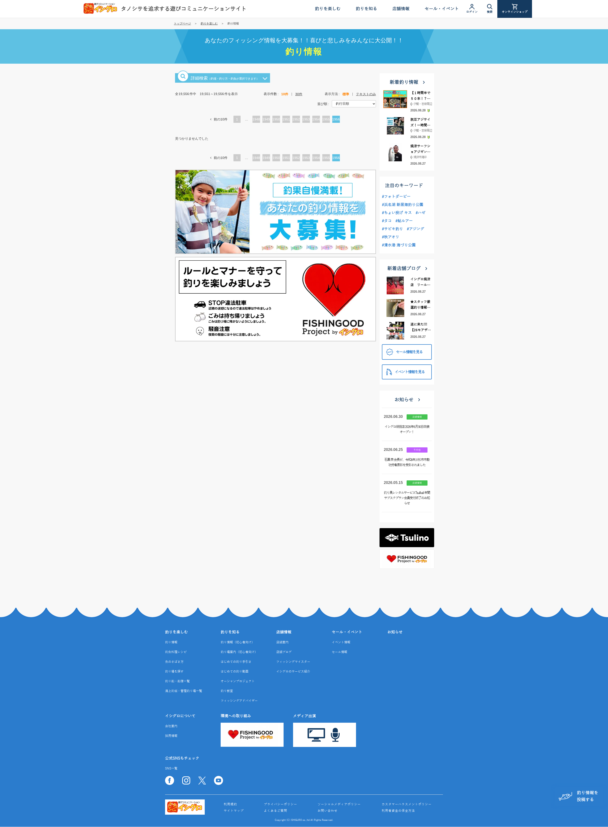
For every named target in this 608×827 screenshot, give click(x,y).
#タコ (387, 221)
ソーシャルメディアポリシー (339, 804)
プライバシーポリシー (280, 804)
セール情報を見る (409, 352)
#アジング (415, 229)
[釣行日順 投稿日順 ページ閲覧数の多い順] (354, 103)
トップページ (182, 23)
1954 (316, 120)
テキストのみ (366, 94)
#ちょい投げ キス (397, 213)
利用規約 (230, 804)
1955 (326, 120)
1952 (296, 120)
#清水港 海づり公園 (399, 245)
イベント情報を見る (410, 372)
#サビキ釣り (392, 229)
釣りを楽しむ (209, 23)
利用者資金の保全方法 (398, 811)
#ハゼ (420, 213)
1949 (266, 120)
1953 (306, 120)
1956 (336, 120)
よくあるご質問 (275, 811)
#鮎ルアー (404, 221)
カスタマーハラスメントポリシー (407, 804)
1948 (256, 120)
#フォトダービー (396, 197)
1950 (276, 120)
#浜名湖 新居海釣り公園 (402, 205)
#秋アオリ (390, 237)
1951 (286, 120)
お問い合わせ (327, 811)
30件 (298, 94)
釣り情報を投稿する (587, 796)
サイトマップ (234, 811)
